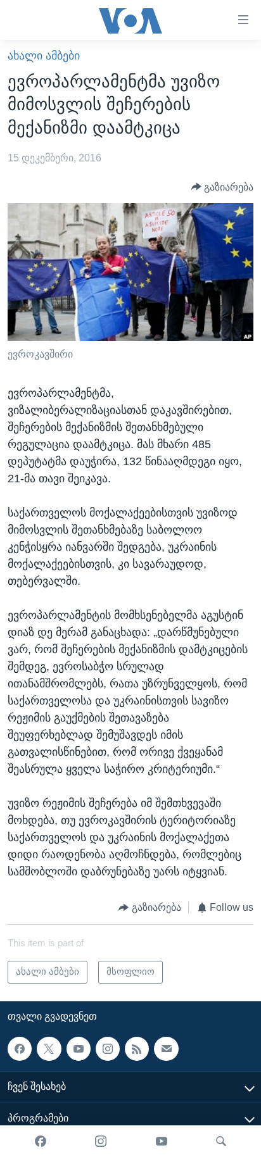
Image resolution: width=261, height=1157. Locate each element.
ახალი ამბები (44, 55)
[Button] (222, 187)
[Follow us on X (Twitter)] (49, 1048)
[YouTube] (161, 1141)
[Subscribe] (166, 1048)
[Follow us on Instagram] (108, 1048)
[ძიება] (221, 1141)
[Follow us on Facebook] (20, 1048)
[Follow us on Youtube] (79, 1048)
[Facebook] (40, 1141)
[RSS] (137, 1048)
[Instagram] (100, 1141)
